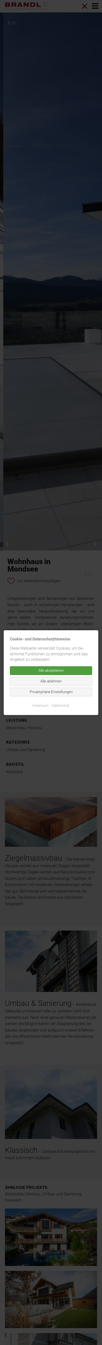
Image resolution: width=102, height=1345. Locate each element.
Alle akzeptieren (51, 670)
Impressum (40, 705)
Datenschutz (61, 705)
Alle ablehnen (51, 681)
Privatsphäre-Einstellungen (51, 692)
